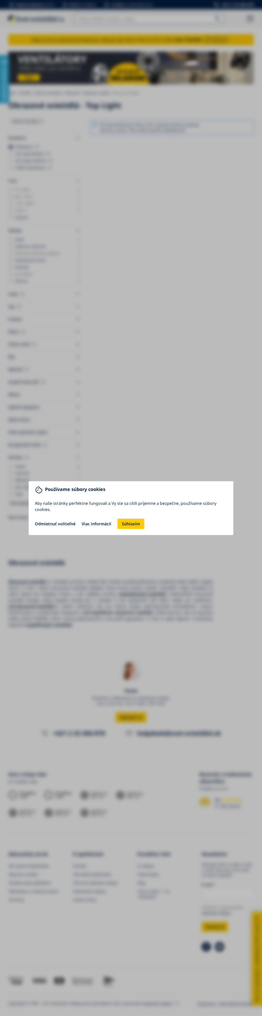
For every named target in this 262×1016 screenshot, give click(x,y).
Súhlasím (131, 524)
